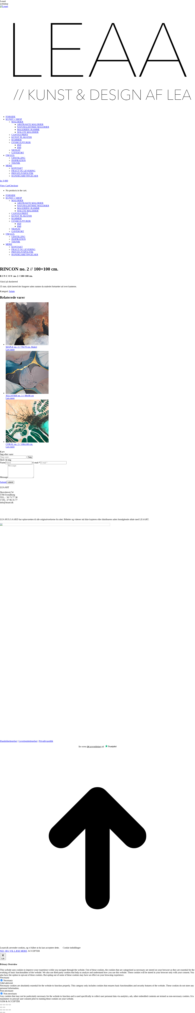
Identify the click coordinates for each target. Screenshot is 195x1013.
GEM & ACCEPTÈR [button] (10, 1001)
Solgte (12, 291)
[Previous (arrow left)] (1, 1012)
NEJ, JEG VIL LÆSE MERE (13, 951)
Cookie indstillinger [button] (72, 947)
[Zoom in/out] (10, 1009)
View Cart (4, 185)
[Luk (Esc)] (10, 1004)
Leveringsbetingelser (28, 741)
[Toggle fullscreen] (7, 1009)
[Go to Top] (97, 945)
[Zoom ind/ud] (1, 1004)
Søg (30, 457)
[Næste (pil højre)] (4, 1007)
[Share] (4, 1009)
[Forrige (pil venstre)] (1, 1007)
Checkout (13, 185)
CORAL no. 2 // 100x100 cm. (19, 444)
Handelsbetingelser (8, 741)
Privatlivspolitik (46, 741)
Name (2, 462)
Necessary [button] (4, 977)
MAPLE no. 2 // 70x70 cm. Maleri (21, 347)
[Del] (7, 1004)
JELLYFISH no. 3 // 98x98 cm (20, 395)
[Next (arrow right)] (4, 1012)
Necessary (8, 980)
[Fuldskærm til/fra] (4, 1004)
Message (4, 477)
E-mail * (36, 462)
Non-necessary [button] (6, 991)
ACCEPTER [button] (34, 951)
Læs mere (10, 349)
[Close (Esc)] (1, 1009)
